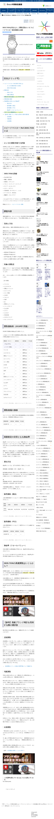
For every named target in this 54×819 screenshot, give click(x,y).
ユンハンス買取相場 (41, 456)
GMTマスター (40, 73)
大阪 (45, 133)
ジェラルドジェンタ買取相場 (43, 368)
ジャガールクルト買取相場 (43, 373)
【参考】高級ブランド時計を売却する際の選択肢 (16, 114)
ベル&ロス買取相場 (41, 445)
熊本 (41, 146)
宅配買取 (9, 118)
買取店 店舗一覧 (41, 531)
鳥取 (47, 137)
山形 (49, 114)
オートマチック (11, 789)
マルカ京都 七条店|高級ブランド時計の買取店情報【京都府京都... (42, 225)
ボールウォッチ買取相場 (42, 451)
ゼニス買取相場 (40, 389)
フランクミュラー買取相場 (43, 430)
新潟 (46, 124)
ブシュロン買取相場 (41, 424)
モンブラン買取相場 (41, 453)
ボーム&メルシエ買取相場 (43, 448)
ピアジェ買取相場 (41, 421)
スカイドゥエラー (41, 94)
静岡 (40, 130)
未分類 (38, 525)
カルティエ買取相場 (41, 353)
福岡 (40, 143)
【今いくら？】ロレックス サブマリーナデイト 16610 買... (42, 214)
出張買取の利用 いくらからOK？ (15, 750)
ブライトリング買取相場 (42, 427)
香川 (40, 140)
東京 (41, 121)
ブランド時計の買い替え (42, 484)
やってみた (39, 514)
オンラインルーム (15, 806)
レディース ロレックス (42, 104)
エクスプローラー (41, 70)
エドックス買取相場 (41, 342)
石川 (42, 127)
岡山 (42, 137)
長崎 (45, 143)
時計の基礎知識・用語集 (42, 520)
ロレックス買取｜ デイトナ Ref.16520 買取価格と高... (42, 235)
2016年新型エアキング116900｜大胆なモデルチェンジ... (42, 245)
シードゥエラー (40, 75)
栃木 (43, 118)
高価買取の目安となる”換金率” (12, 101)
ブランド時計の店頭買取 (42, 473)
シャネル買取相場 (41, 376)
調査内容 (6, 90)
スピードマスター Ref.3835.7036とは (13, 83)
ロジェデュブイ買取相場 (42, 467)
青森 (40, 114)
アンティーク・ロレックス (43, 101)
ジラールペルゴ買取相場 (42, 381)
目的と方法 (10, 92)
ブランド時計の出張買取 (42, 475)
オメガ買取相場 (41, 323)
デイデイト (39, 96)
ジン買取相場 (40, 384)
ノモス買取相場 (40, 405)
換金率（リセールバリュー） (14, 110)
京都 (42, 133)
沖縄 (49, 146)
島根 (49, 137)
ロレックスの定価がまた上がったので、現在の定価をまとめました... (42, 255)
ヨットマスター (40, 91)
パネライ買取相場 (41, 412)
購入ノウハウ (40, 504)
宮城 (45, 114)
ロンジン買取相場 (41, 470)
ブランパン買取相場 (41, 432)
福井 (45, 127)
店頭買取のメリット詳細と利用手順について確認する (18, 666)
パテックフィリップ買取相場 (43, 407)
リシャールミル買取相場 (42, 462)
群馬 (46, 118)
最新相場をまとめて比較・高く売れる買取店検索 (33, 0)
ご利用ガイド (48, 5)
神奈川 (43, 121)
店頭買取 (9, 116)
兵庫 (47, 133)
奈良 (49, 133)
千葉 (49, 121)
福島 (51, 114)
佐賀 (42, 143)
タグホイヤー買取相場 (42, 392)
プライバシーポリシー (26, 804)
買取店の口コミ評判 (41, 517)
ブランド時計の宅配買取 (42, 478)
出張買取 (9, 121)
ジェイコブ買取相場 (41, 366)
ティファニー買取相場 (42, 402)
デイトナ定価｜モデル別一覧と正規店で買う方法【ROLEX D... (42, 173)
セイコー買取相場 (41, 387)
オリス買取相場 (40, 350)
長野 (43, 124)
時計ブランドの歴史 (41, 496)
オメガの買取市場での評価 (14, 85)
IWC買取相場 (40, 328)
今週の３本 (39, 507)
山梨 (41, 124)
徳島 (45, 140)
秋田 (47, 114)
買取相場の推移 (8, 99)
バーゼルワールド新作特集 (43, 522)
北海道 (41, 111)
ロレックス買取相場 (42, 320)
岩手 (42, 114)
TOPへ (3, 804)
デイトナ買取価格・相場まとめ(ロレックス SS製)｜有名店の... (42, 163)
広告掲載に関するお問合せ (40, 804)
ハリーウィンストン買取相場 (43, 417)
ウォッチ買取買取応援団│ (16, 0)
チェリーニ (39, 99)
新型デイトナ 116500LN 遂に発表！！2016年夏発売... (42, 194)
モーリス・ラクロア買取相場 (43, 528)
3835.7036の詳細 (11, 88)
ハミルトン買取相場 (41, 414)
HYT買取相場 (40, 339)
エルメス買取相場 (41, 345)
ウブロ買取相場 (40, 325)
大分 (47, 143)
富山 (40, 127)
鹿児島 (46, 146)
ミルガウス (39, 81)
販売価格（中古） (11, 107)
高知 (47, 140)
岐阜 (42, 130)
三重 (47, 130)
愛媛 (42, 140)
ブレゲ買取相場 (40, 438)
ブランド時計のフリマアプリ (43, 486)
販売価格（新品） (11, 105)
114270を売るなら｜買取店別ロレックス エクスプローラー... (42, 204)
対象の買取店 (10, 94)
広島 (40, 137)
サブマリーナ (40, 68)
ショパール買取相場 (41, 378)
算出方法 (9, 103)
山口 (45, 137)
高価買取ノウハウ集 (41, 499)
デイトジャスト (40, 83)
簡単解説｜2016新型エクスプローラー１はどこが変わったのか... (42, 184)
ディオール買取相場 (41, 399)
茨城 (41, 118)
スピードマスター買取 (17, 204)
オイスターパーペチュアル (43, 86)
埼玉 (47, 121)
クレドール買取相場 (41, 363)
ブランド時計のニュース (42, 493)
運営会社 (7, 806)
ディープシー (40, 78)
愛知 (45, 130)
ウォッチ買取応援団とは (13, 804)
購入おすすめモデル (41, 502)
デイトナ (39, 65)
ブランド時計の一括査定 (42, 481)
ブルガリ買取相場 (41, 435)
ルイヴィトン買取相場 (42, 464)
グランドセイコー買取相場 (43, 360)
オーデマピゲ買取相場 (42, 348)
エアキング (39, 88)
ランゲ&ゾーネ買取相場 (42, 459)
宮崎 (43, 146)
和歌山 (37, 134)
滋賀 (40, 133)
